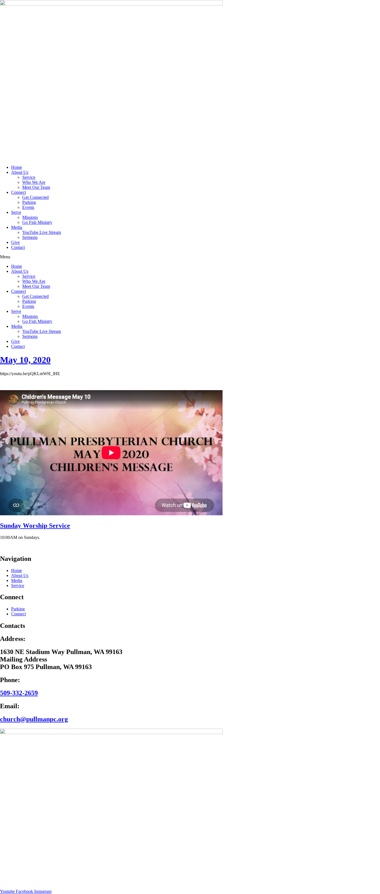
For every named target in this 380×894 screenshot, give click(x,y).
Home (16, 167)
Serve (16, 212)
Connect (18, 192)
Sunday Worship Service (35, 525)
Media (16, 227)
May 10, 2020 (25, 360)
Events (28, 207)
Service (28, 177)
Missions (30, 217)
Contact (18, 247)
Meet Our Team (36, 187)
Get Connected (35, 197)
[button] (190, 256)
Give (15, 242)
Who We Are (33, 182)
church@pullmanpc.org (34, 719)
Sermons (30, 237)
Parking (29, 202)
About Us (19, 172)
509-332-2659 (19, 693)
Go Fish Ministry (37, 222)
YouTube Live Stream (41, 232)
